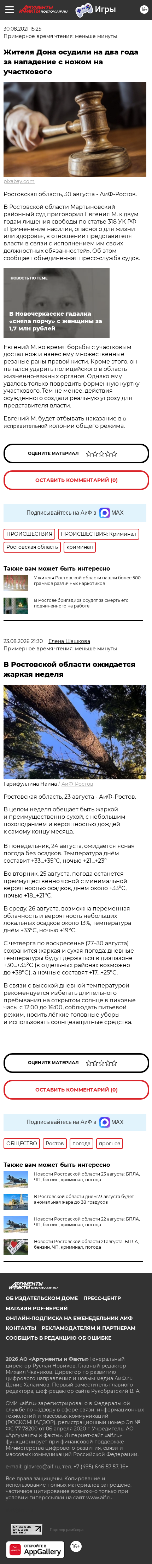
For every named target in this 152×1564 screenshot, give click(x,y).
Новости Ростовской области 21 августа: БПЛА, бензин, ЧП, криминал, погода (86, 1244)
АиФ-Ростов (77, 784)
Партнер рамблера (66, 1529)
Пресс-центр (102, 1298)
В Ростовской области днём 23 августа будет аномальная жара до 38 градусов (84, 1199)
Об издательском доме (42, 1298)
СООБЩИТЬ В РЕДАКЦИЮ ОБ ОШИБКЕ (58, 1338)
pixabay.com (19, 181)
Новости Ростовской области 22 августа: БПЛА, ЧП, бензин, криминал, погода (87, 1221)
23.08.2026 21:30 (23, 641)
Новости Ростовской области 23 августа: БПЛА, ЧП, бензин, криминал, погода (87, 1176)
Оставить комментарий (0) (76, 480)
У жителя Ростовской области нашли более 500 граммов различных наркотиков (87, 580)
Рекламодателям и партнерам (88, 1328)
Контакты (21, 1328)
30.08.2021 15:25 (22, 29)
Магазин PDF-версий (37, 1308)
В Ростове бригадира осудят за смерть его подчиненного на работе (81, 603)
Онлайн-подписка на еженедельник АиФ (69, 1318)
